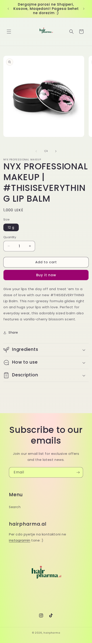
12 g (11, 227)
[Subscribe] (78, 472)
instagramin (19, 540)
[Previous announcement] (8, 9)
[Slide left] (36, 151)
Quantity (9, 237)
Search (15, 507)
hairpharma (52, 632)
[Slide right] (56, 151)
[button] (9, 32)
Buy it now (46, 275)
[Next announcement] (84, 9)
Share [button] (13, 332)
